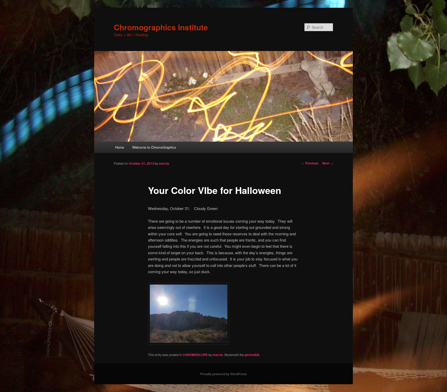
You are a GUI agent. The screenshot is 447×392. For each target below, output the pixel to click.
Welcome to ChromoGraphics (154, 147)
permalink (252, 354)
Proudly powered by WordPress (223, 374)
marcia (164, 163)
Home (119, 147)
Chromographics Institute (161, 27)
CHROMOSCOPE (195, 354)
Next (327, 163)
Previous (309, 163)
